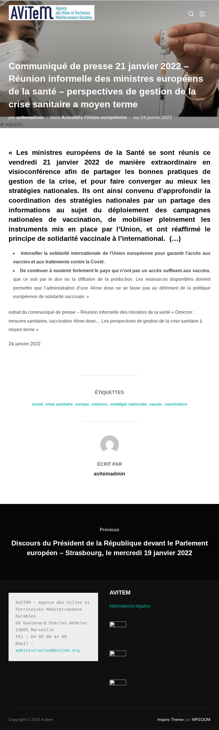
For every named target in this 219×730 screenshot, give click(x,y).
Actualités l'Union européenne (94, 117)
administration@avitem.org (47, 650)
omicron (100, 404)
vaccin (155, 404)
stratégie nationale (128, 404)
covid (37, 404)
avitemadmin (30, 117)
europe (82, 404)
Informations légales (130, 606)
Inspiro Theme (170, 719)
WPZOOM (201, 719)
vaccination (176, 404)
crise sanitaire (59, 404)
